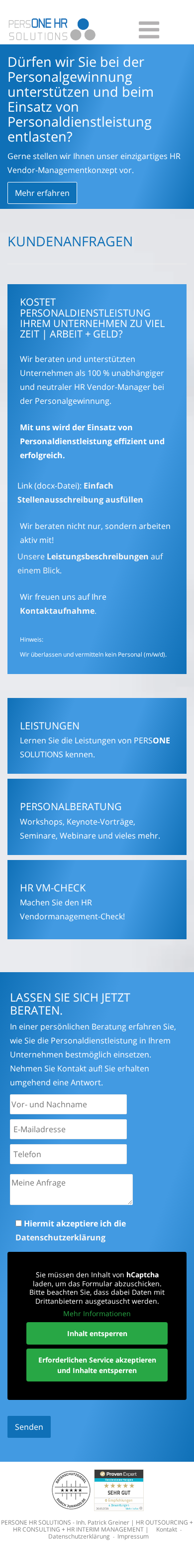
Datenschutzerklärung (60, 1237)
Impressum (133, 1536)
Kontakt (166, 1529)
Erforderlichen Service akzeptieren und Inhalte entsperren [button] (97, 1365)
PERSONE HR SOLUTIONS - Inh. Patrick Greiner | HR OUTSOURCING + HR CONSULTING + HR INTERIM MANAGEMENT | (97, 1526)
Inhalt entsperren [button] (97, 1333)
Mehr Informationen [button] (97, 1313)
